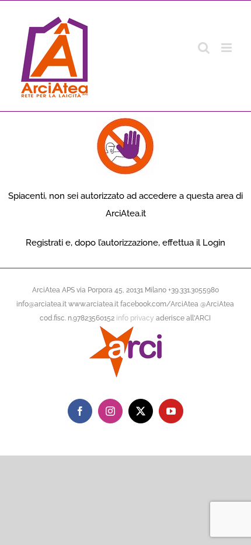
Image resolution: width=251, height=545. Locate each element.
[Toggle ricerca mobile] (204, 48)
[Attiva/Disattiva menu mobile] (227, 48)
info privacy (135, 318)
